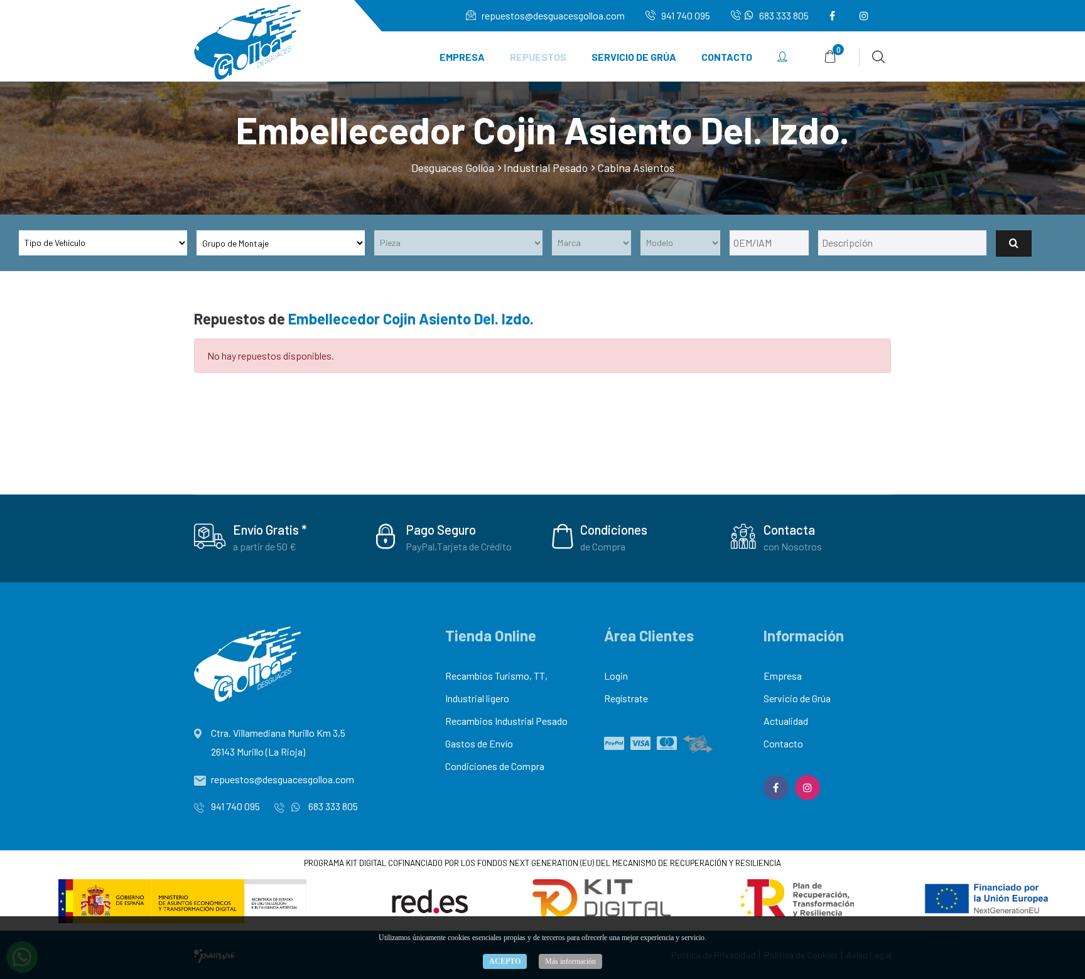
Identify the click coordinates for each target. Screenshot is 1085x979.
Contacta (789, 529)
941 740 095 (684, 15)
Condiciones (613, 529)
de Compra (602, 546)
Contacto (726, 57)
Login (616, 676)
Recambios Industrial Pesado (506, 721)
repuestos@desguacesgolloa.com (552, 15)
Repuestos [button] (538, 57)
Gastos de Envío (479, 743)
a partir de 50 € (264, 546)
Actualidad (786, 721)
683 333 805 (783, 15)
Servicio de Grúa (633, 57)
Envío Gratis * (270, 529)
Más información (570, 961)
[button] (782, 57)
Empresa (462, 57)
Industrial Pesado (546, 167)
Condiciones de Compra (494, 766)
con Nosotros (793, 546)
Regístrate (626, 698)
